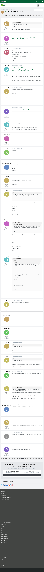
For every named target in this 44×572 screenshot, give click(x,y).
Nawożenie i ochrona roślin (6, 522)
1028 (17, 15)
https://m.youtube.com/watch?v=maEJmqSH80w (21, 109)
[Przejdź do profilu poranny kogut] (6, 422)
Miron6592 (7, 48)
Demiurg (6, 65)
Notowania (3, 526)
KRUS (2, 516)
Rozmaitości (3, 548)
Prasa (2, 532)
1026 (12, 15)
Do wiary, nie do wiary (5, 499)
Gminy (2, 509)
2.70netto (6, 432)
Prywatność (33, 569)
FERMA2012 (6, 135)
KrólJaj (6, 148)
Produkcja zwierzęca (4, 538)
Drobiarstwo (23, 12)
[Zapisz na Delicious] (7, 485)
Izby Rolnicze (3, 514)
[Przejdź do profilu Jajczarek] (6, 91)
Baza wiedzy (3, 495)
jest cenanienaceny (7, 314)
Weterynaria (3, 561)
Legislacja (3, 518)
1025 (9, 15)
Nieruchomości (3, 524)
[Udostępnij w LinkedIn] (10, 485)
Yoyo (6, 190)
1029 (20, 15)
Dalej (39, 15)
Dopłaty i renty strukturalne (6, 497)
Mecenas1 (6, 20)
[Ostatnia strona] (41, 15)
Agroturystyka (3, 491)
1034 (33, 15)
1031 (25, 15)
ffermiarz (6, 35)
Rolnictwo (3, 544)
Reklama (37, 569)
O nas (17, 569)
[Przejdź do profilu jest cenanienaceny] (6, 319)
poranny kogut (7, 419)
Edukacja (2, 503)
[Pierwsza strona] (1, 15)
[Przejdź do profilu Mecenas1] (6, 23)
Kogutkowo (6, 328)
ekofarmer (12, 12)
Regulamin (21, 569)
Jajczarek (6, 87)
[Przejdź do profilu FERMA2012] (6, 138)
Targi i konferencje (4, 552)
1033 (30, 15)
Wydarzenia (3, 565)
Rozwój (2, 550)
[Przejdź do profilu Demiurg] (6, 69)
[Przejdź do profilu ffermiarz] (6, 38)
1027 (14, 15)
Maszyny (2, 520)
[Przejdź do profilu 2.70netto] (6, 436)
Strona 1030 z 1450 (5, 16)
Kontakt (41, 569)
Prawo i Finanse (4, 534)
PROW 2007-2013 (4, 540)
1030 (22, 15)
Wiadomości (3, 563)
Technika (2, 554)
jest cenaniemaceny (6, 162)
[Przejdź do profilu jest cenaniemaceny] (6, 167)
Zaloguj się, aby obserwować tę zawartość (9, 9)
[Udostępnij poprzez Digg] (5, 485)
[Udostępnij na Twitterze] (1, 485)
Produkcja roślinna (4, 536)
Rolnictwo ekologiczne (5, 546)
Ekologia (2, 505)
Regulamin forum (27, 569)
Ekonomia (3, 507)
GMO (2, 511)
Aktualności (3, 493)
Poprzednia (5, 15)
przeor (6, 107)
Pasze (2, 528)
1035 (36, 15)
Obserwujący (37, 9)
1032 (28, 15)
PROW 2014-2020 (4, 542)
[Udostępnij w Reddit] (9, 485)
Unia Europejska (4, 557)
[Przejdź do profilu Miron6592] (6, 52)
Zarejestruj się (12, 474)
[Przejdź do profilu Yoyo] (6, 194)
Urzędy (2, 559)
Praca (2, 530)
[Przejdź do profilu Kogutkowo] (6, 332)
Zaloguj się (31, 474)
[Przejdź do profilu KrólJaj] (6, 152)
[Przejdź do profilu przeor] (6, 111)
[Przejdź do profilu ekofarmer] (2, 12)
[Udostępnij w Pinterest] (12, 485)
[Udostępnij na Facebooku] (3, 485)
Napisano (17, 20)
